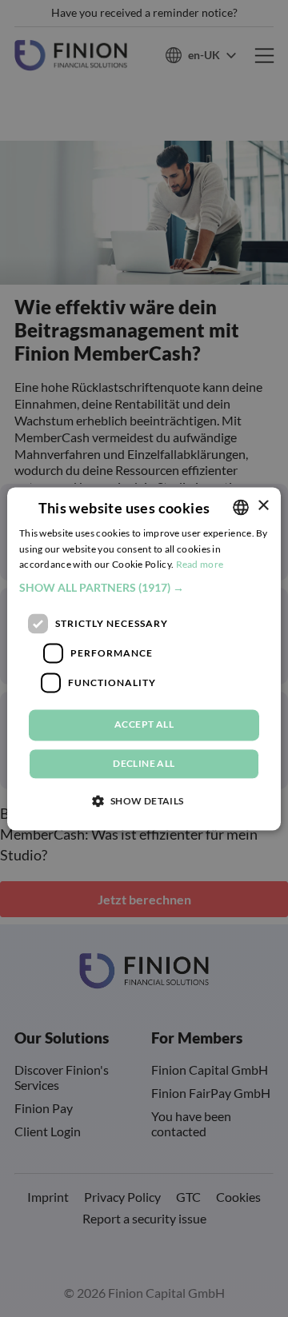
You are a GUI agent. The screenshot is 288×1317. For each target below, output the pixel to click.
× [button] (263, 506)
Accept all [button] (144, 725)
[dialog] (144, 658)
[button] (144, 588)
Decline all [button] (143, 763)
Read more (200, 565)
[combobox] (241, 507)
